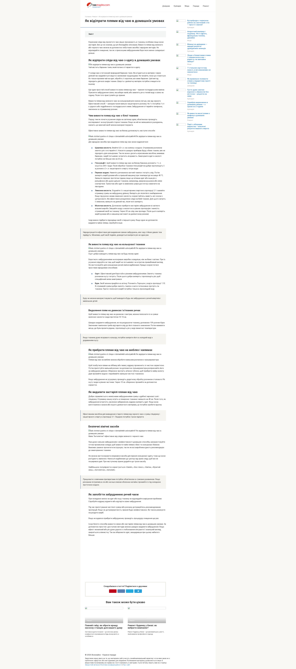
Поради (196, 6)
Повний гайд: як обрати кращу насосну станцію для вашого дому (103, 626)
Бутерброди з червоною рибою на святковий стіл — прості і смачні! (198, 23)
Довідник (166, 6)
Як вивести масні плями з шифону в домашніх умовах (198, 115)
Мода (187, 6)
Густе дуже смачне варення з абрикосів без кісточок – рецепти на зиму (198, 93)
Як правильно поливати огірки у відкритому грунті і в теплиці (198, 81)
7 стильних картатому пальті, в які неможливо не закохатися (199, 70)
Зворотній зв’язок (92, 665)
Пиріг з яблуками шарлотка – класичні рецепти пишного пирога (198, 126)
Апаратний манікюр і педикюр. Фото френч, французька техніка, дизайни (197, 35)
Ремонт (206, 6)
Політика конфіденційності (111, 665)
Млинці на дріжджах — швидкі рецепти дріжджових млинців (197, 46)
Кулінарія (177, 6)
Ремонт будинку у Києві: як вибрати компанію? (142, 626)
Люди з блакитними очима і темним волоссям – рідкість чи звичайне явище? (199, 58)
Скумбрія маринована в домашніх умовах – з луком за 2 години (197, 104)
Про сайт (126, 665)
